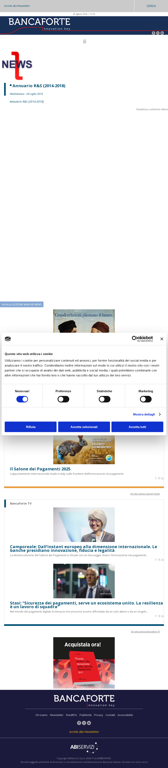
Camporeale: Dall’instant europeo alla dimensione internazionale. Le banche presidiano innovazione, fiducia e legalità (83, 548)
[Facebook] (153, 33)
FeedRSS (71, 715)
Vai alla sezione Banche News (22, 304)
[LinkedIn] (162, 33)
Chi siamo (41, 715)
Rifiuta (30, 426)
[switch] (63, 399)
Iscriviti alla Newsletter (17, 6)
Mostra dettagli (144, 414)
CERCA (151, 6)
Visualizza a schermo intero (152, 109)
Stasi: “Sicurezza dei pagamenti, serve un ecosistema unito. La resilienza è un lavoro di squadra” (86, 605)
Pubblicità (85, 715)
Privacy (98, 715)
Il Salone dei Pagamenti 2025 (40, 469)
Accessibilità (125, 715)
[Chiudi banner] (161, 339)
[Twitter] (158, 33)
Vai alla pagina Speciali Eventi (145, 493)
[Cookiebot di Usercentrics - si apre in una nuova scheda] (135, 339)
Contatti (110, 715)
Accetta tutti (137, 426)
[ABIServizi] (84, 748)
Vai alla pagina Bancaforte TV (145, 631)
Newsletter (57, 715)
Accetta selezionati (84, 426)
